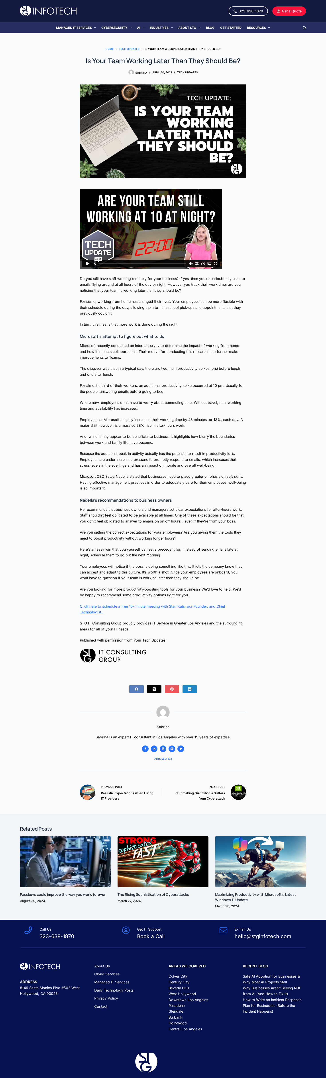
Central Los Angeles (185, 1029)
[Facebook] (136, 689)
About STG (187, 27)
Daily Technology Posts (114, 990)
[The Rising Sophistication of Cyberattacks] (163, 861)
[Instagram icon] (172, 748)
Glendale (176, 1011)
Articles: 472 (163, 758)
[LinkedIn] (190, 689)
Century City (179, 982)
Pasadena (177, 1005)
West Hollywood (182, 994)
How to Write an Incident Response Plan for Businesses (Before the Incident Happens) (272, 1006)
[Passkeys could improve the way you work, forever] (65, 861)
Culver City (178, 976)
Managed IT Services (74, 27)
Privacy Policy (106, 998)
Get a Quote (292, 11)
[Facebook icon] (145, 748)
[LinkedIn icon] (154, 748)
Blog (210, 27)
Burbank (175, 1017)
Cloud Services (107, 974)
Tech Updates (187, 72)
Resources (256, 27)
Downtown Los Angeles (188, 1000)
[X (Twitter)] (154, 689)
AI (138, 27)
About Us (102, 966)
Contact (100, 1006)
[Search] (304, 27)
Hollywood (178, 1023)
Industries (159, 27)
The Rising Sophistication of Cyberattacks (153, 894)
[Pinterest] (172, 689)
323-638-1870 (251, 11)
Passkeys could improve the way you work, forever (63, 894)
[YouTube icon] (180, 748)
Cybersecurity (114, 27)
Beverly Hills (179, 988)
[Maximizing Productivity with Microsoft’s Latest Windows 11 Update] (260, 861)
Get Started (231, 27)
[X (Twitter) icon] (163, 748)
